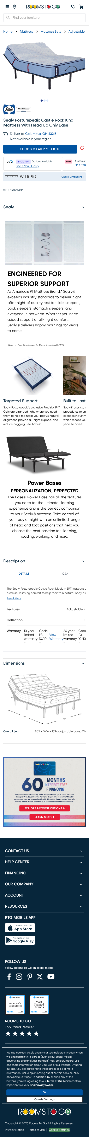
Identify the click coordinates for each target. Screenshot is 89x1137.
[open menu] (7, 6)
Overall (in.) (10, 731)
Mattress (26, 31)
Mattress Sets (51, 31)
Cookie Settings (59, 1129)
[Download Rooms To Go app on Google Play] (20, 940)
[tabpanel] (44, 614)
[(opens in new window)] (9, 976)
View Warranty (56, 636)
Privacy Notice (14, 1129)
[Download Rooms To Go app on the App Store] (20, 927)
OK (44, 1092)
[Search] (7, 17)
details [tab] (24, 573)
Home (7, 31)
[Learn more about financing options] (44, 820)
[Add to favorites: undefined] (82, 148)
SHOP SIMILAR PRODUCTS (40, 149)
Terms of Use (36, 1129)
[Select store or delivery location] (14, 6)
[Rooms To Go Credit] (44, 785)
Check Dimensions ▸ (72, 177)
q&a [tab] (65, 573)
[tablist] (44, 573)
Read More (14, 598)
